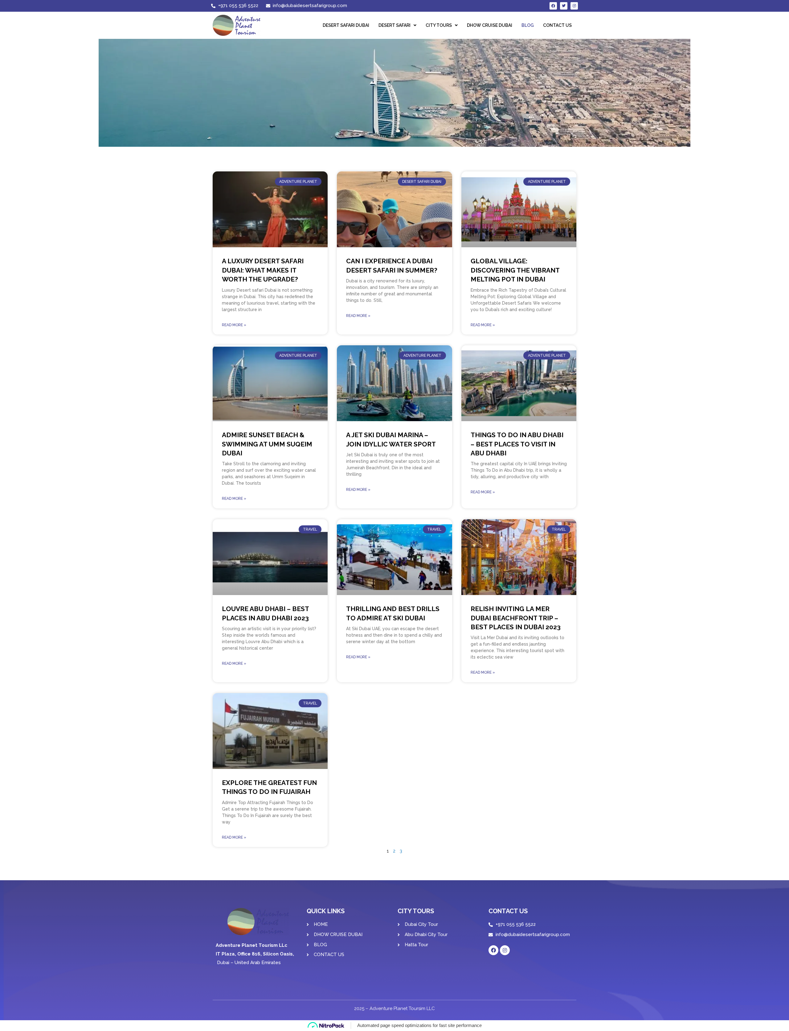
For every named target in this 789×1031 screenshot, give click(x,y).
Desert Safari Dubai (346, 25)
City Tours (439, 25)
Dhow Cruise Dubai (489, 25)
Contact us (557, 25)
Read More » (234, 325)
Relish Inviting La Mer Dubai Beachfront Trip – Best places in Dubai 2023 (516, 618)
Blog (527, 25)
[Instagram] (574, 6)
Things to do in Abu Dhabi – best (517, 444)
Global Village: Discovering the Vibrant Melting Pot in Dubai (515, 270)
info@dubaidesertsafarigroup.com (533, 934)
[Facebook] (553, 6)
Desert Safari (394, 25)
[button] (397, 25)
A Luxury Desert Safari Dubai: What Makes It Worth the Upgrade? (263, 270)
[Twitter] (563, 6)
